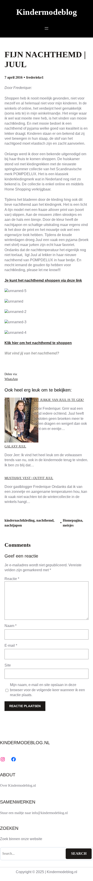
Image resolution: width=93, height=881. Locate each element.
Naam (10, 626)
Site (8, 665)
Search (78, 853)
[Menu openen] (46, 28)
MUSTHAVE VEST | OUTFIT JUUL (29, 478)
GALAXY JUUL (15, 446)
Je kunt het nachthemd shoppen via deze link (43, 280)
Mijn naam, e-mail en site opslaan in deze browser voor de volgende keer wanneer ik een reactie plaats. (47, 690)
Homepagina (72, 520)
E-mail (11, 645)
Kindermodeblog (46, 12)
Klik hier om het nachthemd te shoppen (38, 343)
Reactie (12, 579)
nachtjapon (13, 525)
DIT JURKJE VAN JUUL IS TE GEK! (59, 400)
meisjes (68, 525)
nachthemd (44, 520)
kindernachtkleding (20, 520)
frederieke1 (35, 77)
